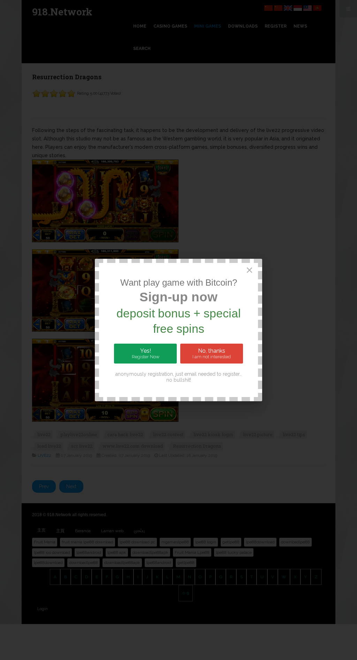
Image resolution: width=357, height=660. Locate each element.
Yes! (145, 353)
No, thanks (211, 353)
